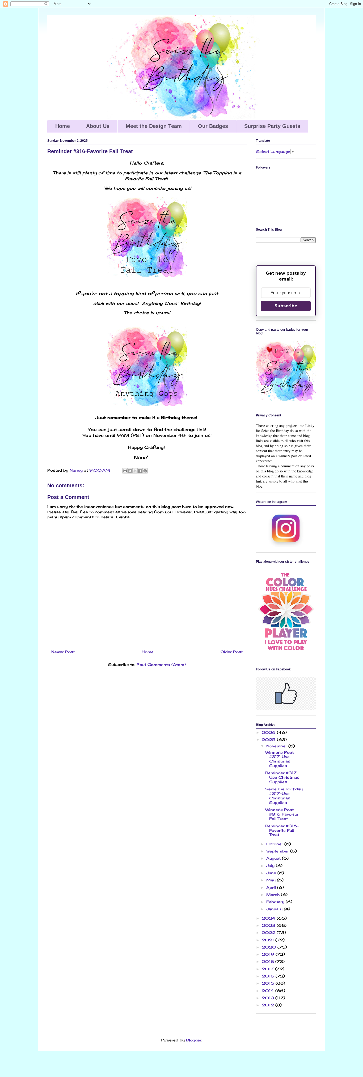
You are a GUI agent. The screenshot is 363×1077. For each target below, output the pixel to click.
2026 (269, 732)
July (271, 865)
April (271, 887)
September (278, 851)
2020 (269, 947)
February (276, 901)
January (275, 909)
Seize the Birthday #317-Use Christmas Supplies (284, 795)
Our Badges (213, 126)
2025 (269, 739)
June (271, 873)
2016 (269, 976)
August (274, 858)
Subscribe (286, 305)
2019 (269, 954)
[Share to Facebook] (140, 470)
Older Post (232, 651)
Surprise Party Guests (272, 126)
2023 (269, 925)
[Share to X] (135, 470)
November (277, 746)
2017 (268, 969)
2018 (268, 961)
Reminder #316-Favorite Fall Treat (282, 830)
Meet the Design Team (154, 126)
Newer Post (63, 651)
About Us (97, 126)
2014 (268, 990)
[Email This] (125, 470)
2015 (269, 983)
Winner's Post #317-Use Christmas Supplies (279, 759)
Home (62, 126)
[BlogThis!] (130, 470)
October (275, 844)
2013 (268, 998)
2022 (269, 932)
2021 (268, 940)
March (273, 894)
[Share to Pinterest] (145, 470)
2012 (268, 1005)
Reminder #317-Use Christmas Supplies (282, 777)
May (271, 880)
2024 (269, 918)
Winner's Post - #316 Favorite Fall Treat (281, 814)
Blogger (193, 1040)
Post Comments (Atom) (161, 664)
